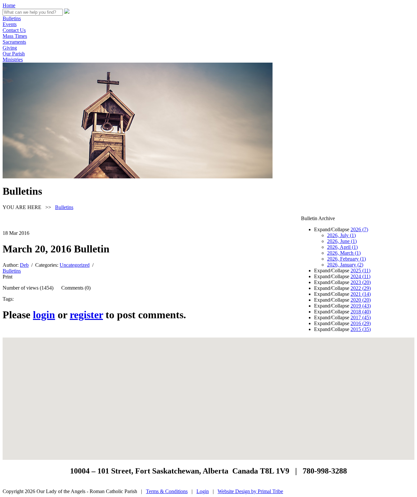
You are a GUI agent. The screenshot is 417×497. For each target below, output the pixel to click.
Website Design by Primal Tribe (250, 491)
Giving (10, 48)
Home (9, 5)
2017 (361, 317)
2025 (360, 270)
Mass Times (15, 36)
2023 (361, 282)
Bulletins (12, 18)
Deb (24, 265)
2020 (361, 300)
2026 (359, 229)
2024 (360, 276)
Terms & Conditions (167, 491)
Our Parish (14, 53)
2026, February (346, 259)
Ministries (13, 59)
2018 (361, 311)
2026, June (342, 241)
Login (202, 491)
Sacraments (14, 42)
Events (10, 24)
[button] (208, 395)
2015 (361, 329)
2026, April (342, 247)
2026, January (345, 264)
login (44, 315)
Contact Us (14, 30)
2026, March (344, 253)
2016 (361, 323)
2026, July (341, 235)
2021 (361, 294)
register (86, 315)
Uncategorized (75, 265)
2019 (361, 306)
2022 (361, 288)
